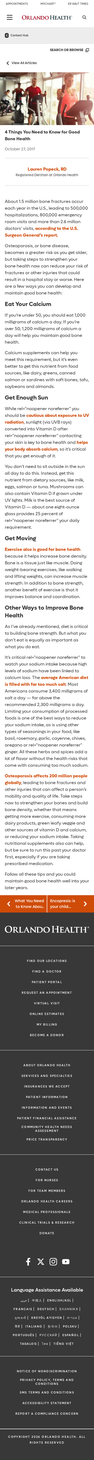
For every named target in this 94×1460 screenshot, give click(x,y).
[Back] (9, 17)
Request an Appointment (47, 993)
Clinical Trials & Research (47, 1223)
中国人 (37, 1300)
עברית (72, 1318)
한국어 (53, 1326)
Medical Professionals (47, 1212)
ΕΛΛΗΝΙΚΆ (69, 1309)
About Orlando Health (47, 1065)
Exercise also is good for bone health (43, 549)
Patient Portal (47, 982)
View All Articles (24, 63)
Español (70, 1335)
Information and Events (47, 1108)
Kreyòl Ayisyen (46, 1318)
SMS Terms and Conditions (47, 1392)
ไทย (45, 1344)
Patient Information (47, 1097)
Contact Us (47, 1170)
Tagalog (28, 1344)
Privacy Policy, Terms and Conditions (47, 1382)
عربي (23, 1300)
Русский (48, 1335)
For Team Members (47, 1191)
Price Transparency (47, 1139)
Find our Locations (47, 961)
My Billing (47, 1025)
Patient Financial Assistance (47, 1118)
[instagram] (53, 1262)
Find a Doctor (47, 971)
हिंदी (17, 1326)
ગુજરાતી (20, 1318)
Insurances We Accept (47, 1086)
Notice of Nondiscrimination (47, 1371)
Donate (47, 1233)
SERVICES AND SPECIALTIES (46, 1076)
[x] (41, 1262)
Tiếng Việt (64, 1344)
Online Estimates (47, 1014)
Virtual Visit (47, 1003)
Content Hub (19, 35)
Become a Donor (47, 1035)
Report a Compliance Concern (47, 1414)
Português (23, 1335)
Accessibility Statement (47, 1403)
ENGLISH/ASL (59, 1300)
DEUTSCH (45, 1309)
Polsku (70, 1326)
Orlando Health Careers (47, 1201)
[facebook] (28, 1262)
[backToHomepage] (7, 35)
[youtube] (66, 1262)
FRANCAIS (22, 1309)
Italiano (34, 1326)
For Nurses (47, 1180)
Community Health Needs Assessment (46, 1129)
